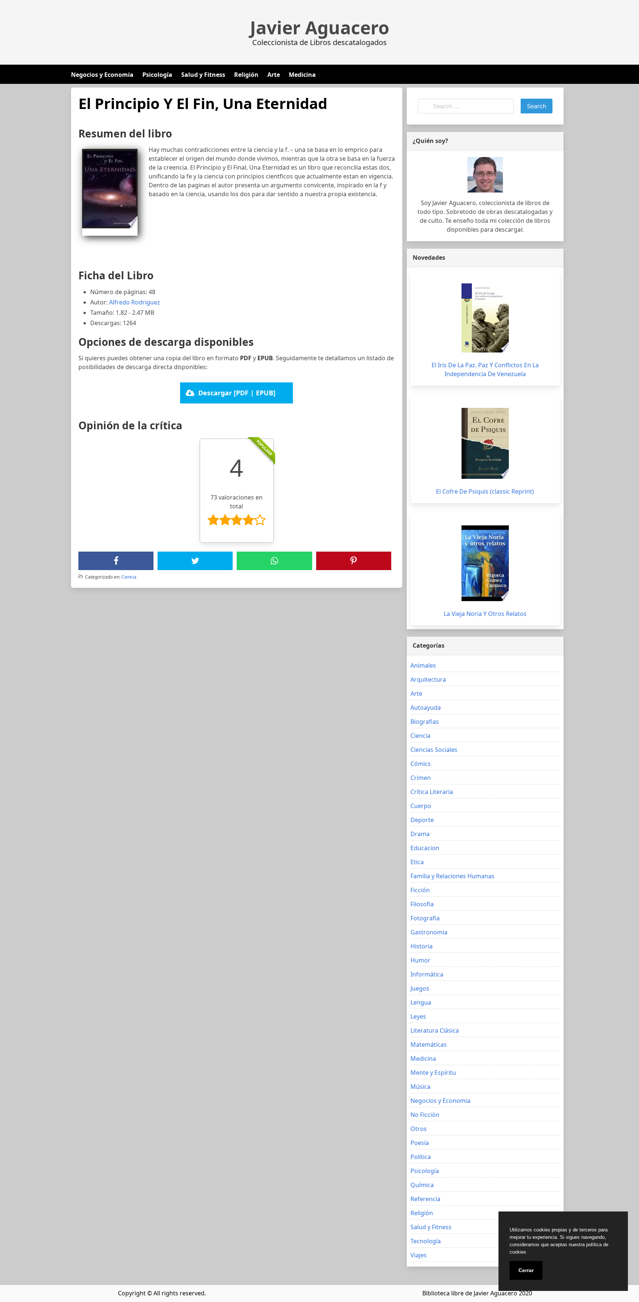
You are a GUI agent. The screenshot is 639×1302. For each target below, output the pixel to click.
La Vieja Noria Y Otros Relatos (485, 614)
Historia (421, 946)
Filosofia (422, 904)
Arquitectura (428, 679)
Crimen (420, 778)
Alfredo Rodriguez (134, 302)
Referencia (425, 1199)
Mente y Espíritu (433, 1072)
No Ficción (424, 1115)
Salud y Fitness (203, 75)
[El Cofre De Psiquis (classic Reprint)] (485, 443)
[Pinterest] (353, 560)
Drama (420, 834)
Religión (246, 75)
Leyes (418, 1016)
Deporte (422, 820)
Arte (273, 75)
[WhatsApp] (274, 560)
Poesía (419, 1143)
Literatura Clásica (434, 1030)
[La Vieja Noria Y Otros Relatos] (485, 563)
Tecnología (425, 1241)
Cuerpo (420, 806)
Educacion (424, 848)
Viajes (418, 1255)
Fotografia (425, 918)
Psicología (157, 75)
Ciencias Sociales (433, 750)
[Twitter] (195, 560)
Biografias (424, 722)
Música (420, 1087)
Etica (417, 862)
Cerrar (526, 1270)
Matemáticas (428, 1044)
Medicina (302, 75)
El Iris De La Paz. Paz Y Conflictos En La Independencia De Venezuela (485, 369)
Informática (426, 974)
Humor (420, 960)
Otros (418, 1129)
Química (422, 1185)
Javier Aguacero (319, 28)
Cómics (420, 764)
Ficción (420, 890)
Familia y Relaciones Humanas (452, 876)
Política (420, 1157)
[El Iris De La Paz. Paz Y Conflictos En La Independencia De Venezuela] (485, 317)
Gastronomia (428, 932)
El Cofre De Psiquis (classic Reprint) (485, 491)
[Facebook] (116, 560)
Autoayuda (425, 707)
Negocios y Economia (102, 75)
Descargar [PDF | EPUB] (236, 392)
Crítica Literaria (431, 792)
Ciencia (128, 577)
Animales (423, 665)
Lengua (420, 1002)
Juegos (419, 988)
